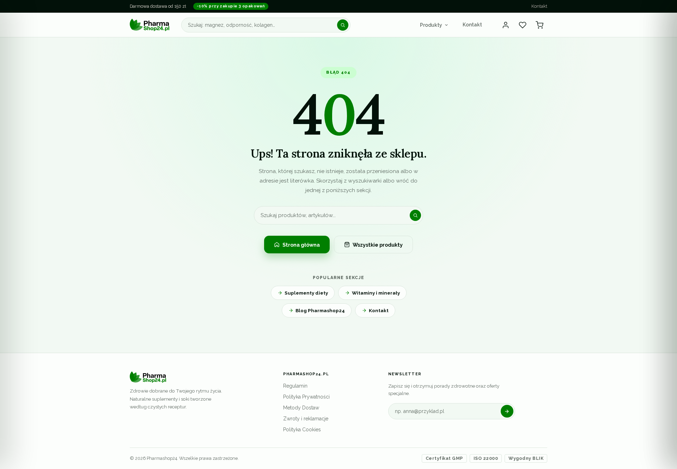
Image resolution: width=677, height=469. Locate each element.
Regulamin (295, 386)
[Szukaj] (342, 25)
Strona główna (301, 245)
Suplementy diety (306, 293)
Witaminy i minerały (376, 293)
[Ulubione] (522, 25)
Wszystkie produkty (378, 245)
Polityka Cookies (302, 429)
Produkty (431, 25)
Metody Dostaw (301, 408)
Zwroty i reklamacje (305, 418)
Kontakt (539, 6)
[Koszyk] (539, 25)
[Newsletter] (507, 411)
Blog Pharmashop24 (320, 310)
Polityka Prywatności (306, 397)
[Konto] (505, 25)
